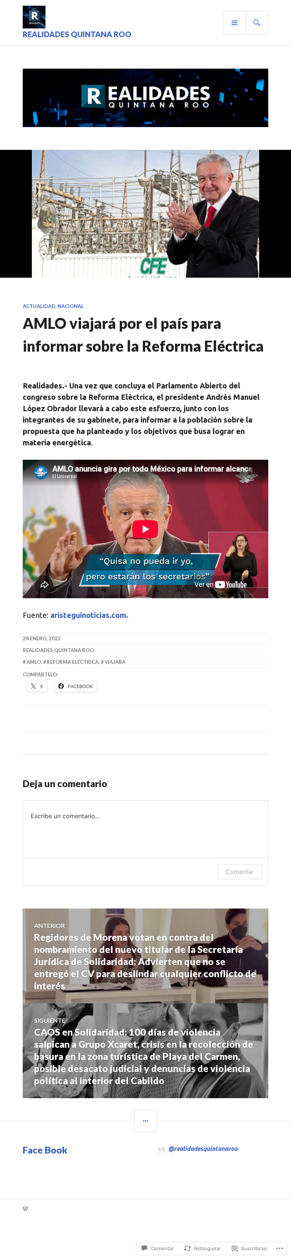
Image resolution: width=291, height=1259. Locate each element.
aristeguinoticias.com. (89, 615)
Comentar (239, 871)
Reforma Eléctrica (73, 662)
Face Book (45, 1149)
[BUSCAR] (257, 23)
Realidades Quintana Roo (77, 34)
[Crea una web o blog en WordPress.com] (25, 1209)
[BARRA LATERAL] (145, 1121)
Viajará (115, 662)
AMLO (34, 662)
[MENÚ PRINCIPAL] (234, 23)
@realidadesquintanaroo (203, 1148)
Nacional (71, 306)
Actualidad (39, 306)
